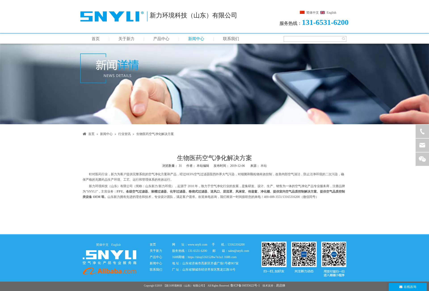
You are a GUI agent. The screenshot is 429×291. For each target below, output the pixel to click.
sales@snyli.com (238, 250)
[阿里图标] (109, 271)
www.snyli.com (197, 244)
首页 (96, 38)
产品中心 (161, 38)
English (331, 12)
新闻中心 (196, 38)
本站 (264, 165)
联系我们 (231, 38)
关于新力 (126, 38)
